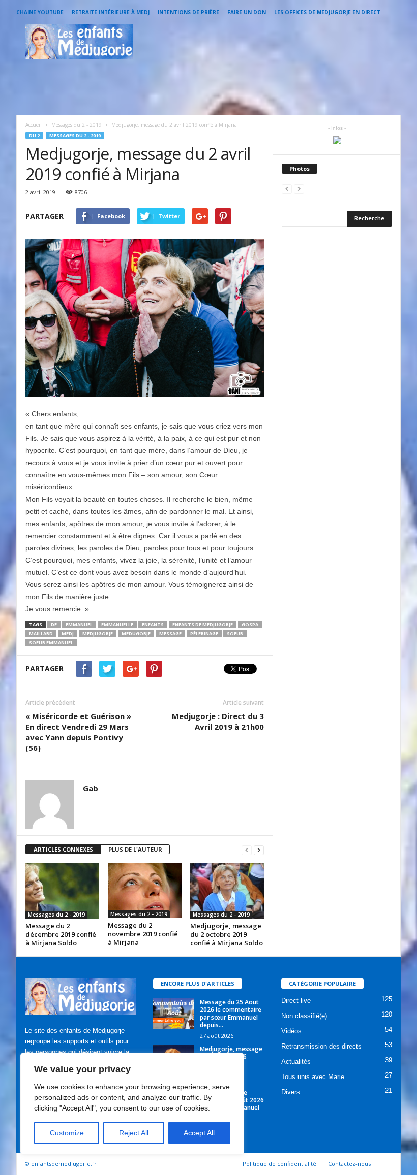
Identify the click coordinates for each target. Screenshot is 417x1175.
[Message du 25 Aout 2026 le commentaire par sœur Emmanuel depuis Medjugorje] (173, 1013)
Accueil (33, 124)
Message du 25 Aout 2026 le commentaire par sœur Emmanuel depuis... (230, 1013)
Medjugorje (97, 633)
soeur (235, 633)
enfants (153, 624)
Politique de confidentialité (279, 1163)
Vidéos (291, 1031)
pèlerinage (204, 633)
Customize (67, 1133)
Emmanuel (79, 624)
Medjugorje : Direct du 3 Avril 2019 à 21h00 (218, 721)
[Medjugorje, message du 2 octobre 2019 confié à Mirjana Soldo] (227, 890)
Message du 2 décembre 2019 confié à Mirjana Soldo (60, 934)
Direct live (296, 1000)
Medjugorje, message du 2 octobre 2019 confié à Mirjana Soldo (226, 934)
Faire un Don (246, 12)
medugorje (136, 633)
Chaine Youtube (40, 12)
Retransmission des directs (321, 1046)
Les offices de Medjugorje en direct (327, 12)
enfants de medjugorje (202, 624)
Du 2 (34, 135)
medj (68, 633)
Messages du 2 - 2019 (75, 135)
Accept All (199, 1133)
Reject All (133, 1133)
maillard (41, 633)
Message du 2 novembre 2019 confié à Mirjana (143, 934)
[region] (132, 1104)
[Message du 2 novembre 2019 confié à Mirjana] (145, 890)
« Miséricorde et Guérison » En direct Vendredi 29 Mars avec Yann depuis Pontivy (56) (78, 732)
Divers (290, 1092)
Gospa (250, 624)
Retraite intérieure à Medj (111, 12)
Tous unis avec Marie (312, 1077)
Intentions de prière (188, 12)
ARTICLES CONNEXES (63, 849)
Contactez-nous (349, 1163)
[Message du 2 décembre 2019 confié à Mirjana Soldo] (62, 890)
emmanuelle (117, 624)
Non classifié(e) (304, 1016)
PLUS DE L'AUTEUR (135, 849)
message (170, 633)
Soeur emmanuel (51, 642)
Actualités (296, 1061)
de (54, 624)
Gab (90, 788)
